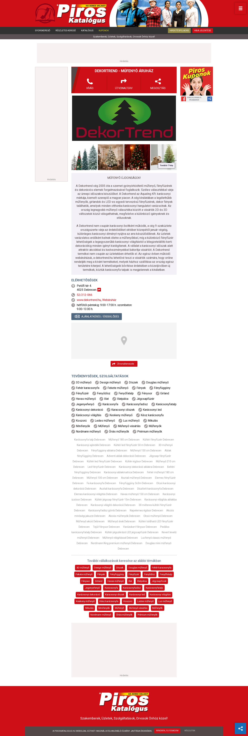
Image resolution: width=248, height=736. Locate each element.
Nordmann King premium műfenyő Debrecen (116, 543)
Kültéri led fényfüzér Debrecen (104, 461)
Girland (98, 581)
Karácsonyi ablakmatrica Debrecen (124, 472)
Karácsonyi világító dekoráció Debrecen (113, 505)
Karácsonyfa (111, 587)
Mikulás (89, 608)
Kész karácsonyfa (108, 601)
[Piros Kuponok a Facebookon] (196, 81)
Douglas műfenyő (138, 567)
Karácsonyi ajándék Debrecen (94, 445)
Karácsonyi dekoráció (88, 594)
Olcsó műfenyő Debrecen (157, 515)
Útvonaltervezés (125, 363)
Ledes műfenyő (145, 601)
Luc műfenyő (165, 601)
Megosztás (158, 88)
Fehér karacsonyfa (161, 567)
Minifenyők (104, 608)
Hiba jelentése (202, 30)
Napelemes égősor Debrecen (146, 510)
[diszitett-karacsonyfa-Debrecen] (137, 157)
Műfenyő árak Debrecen (121, 521)
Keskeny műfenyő (85, 601)
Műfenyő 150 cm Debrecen (145, 450)
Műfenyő (119, 608)
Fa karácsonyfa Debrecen (101, 483)
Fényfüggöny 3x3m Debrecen (136, 483)
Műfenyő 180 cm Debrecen (124, 439)
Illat (130, 581)
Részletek (189, 730)
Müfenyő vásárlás (138, 608)
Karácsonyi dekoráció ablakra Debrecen (141, 466)
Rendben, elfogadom (167, 730)
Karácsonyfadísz (132, 587)
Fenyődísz (149, 574)
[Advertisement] (124, 51)
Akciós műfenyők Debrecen (124, 515)
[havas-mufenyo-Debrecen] (111, 157)
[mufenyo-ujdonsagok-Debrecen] (84, 157)
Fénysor (86, 581)
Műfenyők (157, 608)
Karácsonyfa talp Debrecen (89, 439)
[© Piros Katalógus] (124, 701)
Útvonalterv (124, 88)
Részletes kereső (66, 30)
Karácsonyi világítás (160, 594)
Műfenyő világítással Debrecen (120, 537)
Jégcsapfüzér (159, 581)
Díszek (119, 567)
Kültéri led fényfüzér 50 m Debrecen (134, 445)
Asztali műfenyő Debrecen (136, 477)
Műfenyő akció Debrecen (90, 521)
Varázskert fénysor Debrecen (140, 526)
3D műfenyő (83, 567)
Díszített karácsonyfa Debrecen (155, 488)
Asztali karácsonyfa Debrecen (116, 488)
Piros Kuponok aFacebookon (194, 99)
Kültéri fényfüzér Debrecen (158, 439)
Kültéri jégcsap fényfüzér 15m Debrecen (118, 499)
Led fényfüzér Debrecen (102, 466)
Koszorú (127, 601)
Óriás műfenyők (124, 614)
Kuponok (104, 30)
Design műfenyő (102, 567)
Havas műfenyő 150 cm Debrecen (140, 494)
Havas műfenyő (115, 581)
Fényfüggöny (117, 574)
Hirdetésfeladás (179, 30)
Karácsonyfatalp (154, 587)
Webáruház (109, 300)
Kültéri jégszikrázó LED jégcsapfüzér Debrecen (131, 532)
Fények (101, 574)
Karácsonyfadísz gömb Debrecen (107, 510)
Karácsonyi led (137, 594)
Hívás (89, 88)
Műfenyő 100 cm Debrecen (102, 477)
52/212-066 (84, 295)
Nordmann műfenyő (100, 614)
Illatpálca (142, 581)
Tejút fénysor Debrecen (106, 526)
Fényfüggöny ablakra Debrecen (109, 450)
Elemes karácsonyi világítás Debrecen (95, 494)
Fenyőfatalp (166, 574)
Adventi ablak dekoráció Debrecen (126, 456)
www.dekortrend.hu (89, 300)
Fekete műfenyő (84, 574)
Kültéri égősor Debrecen (139, 461)
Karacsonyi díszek (114, 594)
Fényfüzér (134, 574)
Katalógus (87, 30)
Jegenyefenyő (92, 587)
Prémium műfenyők (148, 614)
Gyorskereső (42, 30)
